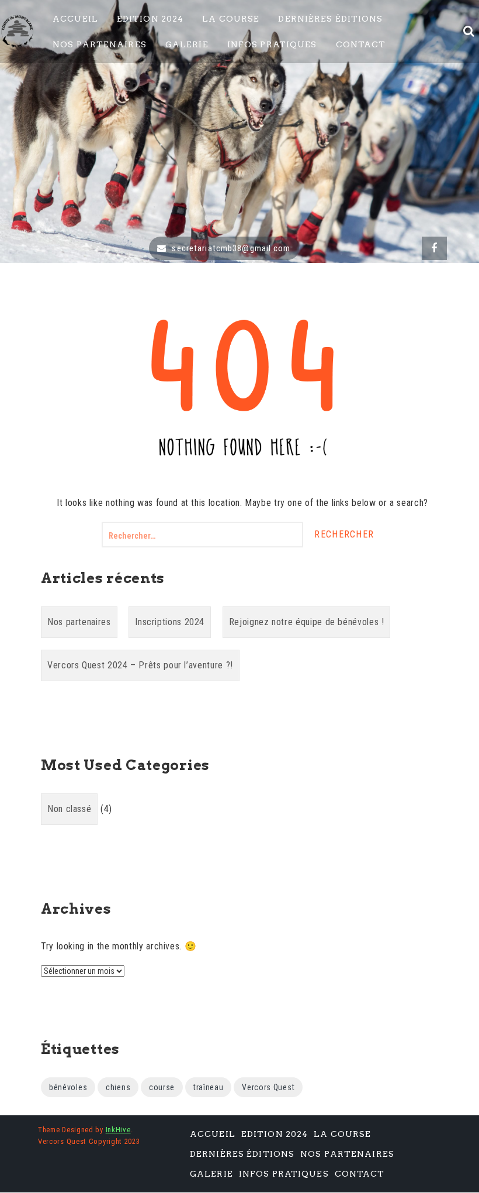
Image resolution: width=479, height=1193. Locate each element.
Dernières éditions (330, 18)
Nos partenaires (79, 621)
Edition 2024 (150, 18)
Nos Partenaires (100, 44)
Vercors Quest (268, 1087)
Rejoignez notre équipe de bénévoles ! (306, 621)
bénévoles (68, 1087)
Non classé (69, 808)
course (162, 1087)
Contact (361, 44)
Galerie (187, 44)
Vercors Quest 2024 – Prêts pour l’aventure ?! (140, 665)
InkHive (118, 1129)
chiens (118, 1087)
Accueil (75, 18)
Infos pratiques (272, 44)
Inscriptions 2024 (169, 621)
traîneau (208, 1087)
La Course (230, 18)
